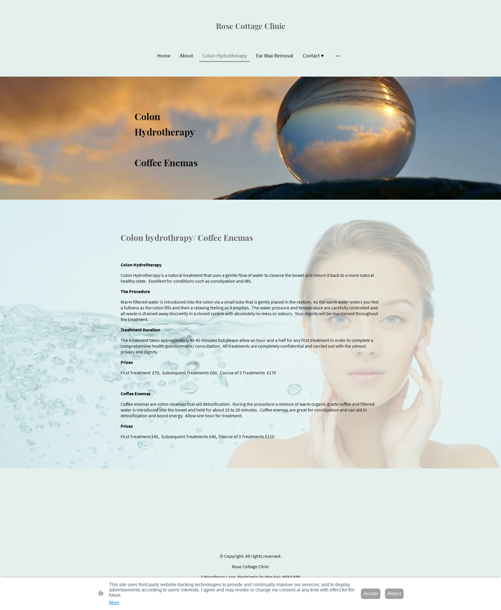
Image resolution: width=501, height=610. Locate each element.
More (114, 602)
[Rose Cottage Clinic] (250, 35)
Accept (371, 593)
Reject (394, 593)
